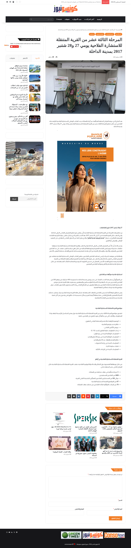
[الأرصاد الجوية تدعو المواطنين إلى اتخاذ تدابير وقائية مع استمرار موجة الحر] (34, 97)
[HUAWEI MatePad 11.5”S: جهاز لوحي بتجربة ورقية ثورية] (60, 418)
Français (59, 19)
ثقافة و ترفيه (100, 34)
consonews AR (69, 544)
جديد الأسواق (77, 19)
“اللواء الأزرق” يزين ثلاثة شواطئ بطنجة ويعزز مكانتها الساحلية (84, 2)
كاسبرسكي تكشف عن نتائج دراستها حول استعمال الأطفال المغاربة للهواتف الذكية (86, 429)
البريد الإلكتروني (117, 509)
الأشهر (25, 58)
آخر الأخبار (112, 30)
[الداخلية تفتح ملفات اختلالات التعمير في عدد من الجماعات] (34, 88)
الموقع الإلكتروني (79, 509)
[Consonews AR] (93, 538)
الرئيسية (99, 19)
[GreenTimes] (71, 538)
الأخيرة (37, 58)
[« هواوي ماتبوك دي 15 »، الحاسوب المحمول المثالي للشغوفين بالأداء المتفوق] (111, 418)
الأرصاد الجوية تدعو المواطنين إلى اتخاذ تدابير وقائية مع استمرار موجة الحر (19, 97)
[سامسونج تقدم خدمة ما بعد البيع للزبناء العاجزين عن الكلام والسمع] (111, 442)
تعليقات (12, 58)
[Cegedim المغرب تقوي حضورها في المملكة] (85, 443)
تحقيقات (67, 19)
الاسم (120, 500)
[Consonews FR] (114, 537)
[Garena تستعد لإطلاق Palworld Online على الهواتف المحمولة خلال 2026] (34, 68)
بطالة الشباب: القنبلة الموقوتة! (62, 452)
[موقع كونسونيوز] (65, 9)
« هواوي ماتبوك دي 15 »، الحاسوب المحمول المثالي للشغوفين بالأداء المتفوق (112, 429)
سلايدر (92, 34)
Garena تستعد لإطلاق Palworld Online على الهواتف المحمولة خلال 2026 (18, 68)
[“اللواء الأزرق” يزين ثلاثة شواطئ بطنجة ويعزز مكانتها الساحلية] (34, 78)
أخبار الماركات (90, 19)
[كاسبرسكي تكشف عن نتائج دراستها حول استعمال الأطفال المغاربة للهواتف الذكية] (85, 418)
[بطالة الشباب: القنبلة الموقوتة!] (60, 443)
